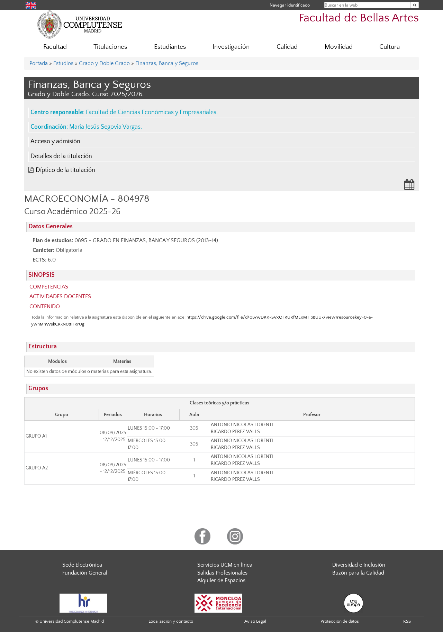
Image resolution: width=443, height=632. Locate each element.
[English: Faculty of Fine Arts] (31, 5)
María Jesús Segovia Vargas (105, 126)
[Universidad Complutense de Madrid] (79, 24)
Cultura (389, 47)
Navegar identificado (290, 5)
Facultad (55, 47)
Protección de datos (339, 621)
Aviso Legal (255, 621)
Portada (38, 63)
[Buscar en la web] (415, 5)
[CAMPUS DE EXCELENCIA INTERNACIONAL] (218, 602)
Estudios (63, 63)
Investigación (231, 47)
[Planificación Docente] (409, 187)
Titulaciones (110, 47)
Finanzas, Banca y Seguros (166, 63)
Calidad (287, 47)
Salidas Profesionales (222, 573)
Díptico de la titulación (65, 170)
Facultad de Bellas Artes (359, 18)
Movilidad (339, 47)
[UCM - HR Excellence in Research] (83, 602)
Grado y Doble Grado (104, 63)
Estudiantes (170, 47)
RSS (407, 621)
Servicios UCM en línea (224, 565)
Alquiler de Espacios (221, 580)
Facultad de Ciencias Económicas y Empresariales (151, 112)
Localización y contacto (170, 621)
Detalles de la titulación (61, 156)
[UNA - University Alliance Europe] (353, 602)
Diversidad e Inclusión (358, 565)
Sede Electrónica (82, 565)
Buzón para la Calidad (358, 573)
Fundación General (84, 573)
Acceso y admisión (55, 141)
